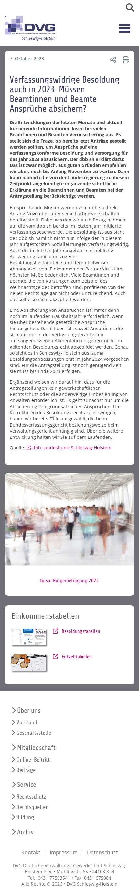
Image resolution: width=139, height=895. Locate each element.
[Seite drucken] (125, 59)
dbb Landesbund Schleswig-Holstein (72, 448)
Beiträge (26, 770)
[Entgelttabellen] (29, 663)
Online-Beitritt (33, 760)
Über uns (28, 710)
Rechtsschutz (31, 797)
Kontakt (30, 852)
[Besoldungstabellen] (29, 638)
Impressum (64, 852)
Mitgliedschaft (36, 748)
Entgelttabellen (76, 656)
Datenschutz (102, 852)
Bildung (25, 817)
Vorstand (26, 723)
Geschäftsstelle (33, 733)
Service (26, 785)
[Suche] (127, 9)
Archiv (25, 832)
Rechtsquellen (32, 807)
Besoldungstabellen (80, 631)
